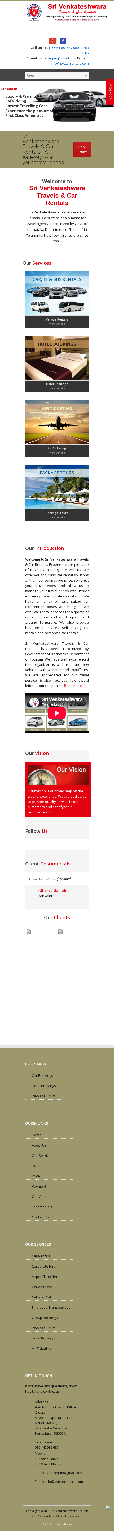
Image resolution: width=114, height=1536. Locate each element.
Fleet (36, 1165)
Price (36, 1176)
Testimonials (42, 1206)
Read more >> (75, 685)
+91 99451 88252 (58, 47)
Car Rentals (41, 1256)
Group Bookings (45, 1317)
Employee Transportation (52, 1307)
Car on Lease (42, 1286)
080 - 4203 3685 (47, 1447)
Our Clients (41, 1196)
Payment (39, 1186)
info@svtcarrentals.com (70, 63)
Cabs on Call (42, 1297)
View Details (57, 324)
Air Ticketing (57, 448)
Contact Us (40, 1217)
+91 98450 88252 (47, 1458)
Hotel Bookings (57, 384)
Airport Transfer (45, 1276)
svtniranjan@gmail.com (57, 58)
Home (36, 1135)
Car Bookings (42, 1075)
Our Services (42, 1155)
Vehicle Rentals (57, 319)
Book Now (110, 92)
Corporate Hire (44, 1266)
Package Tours (57, 513)
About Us (39, 1145)
